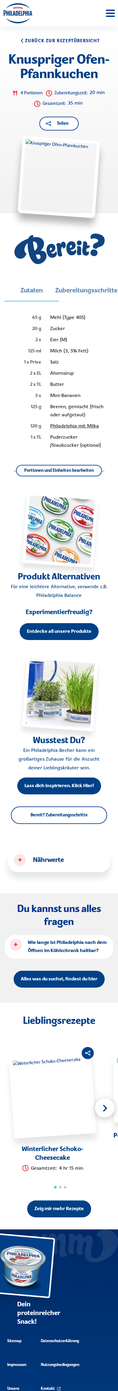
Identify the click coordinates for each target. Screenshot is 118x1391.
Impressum (16, 1365)
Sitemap (14, 1341)
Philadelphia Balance (59, 595)
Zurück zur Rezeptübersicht (62, 41)
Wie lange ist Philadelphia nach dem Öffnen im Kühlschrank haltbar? (67, 947)
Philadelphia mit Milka (74, 426)
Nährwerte (48, 860)
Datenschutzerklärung (60, 1341)
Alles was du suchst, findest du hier (59, 979)
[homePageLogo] (17, 13)
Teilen (62, 123)
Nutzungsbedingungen (60, 1365)
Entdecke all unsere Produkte (59, 631)
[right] (104, 1108)
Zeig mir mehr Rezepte (59, 1209)
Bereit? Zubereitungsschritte (59, 815)
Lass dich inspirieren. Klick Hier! (59, 786)
